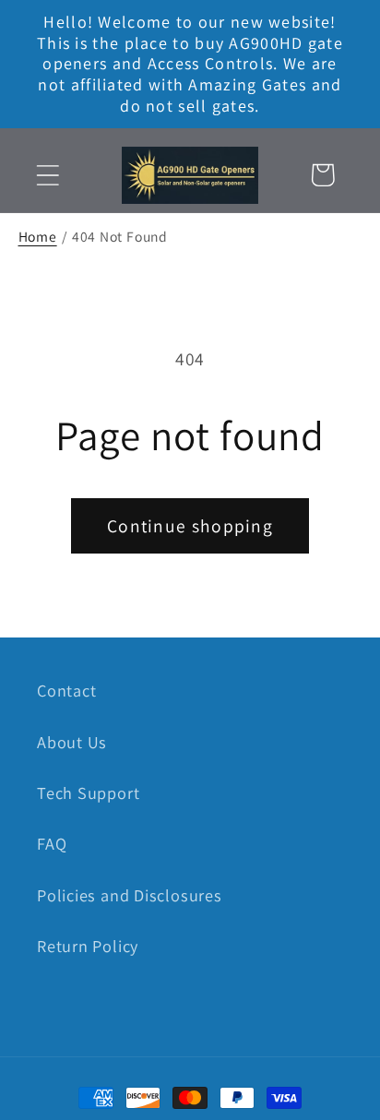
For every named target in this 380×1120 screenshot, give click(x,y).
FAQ (51, 843)
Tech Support (88, 792)
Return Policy (87, 946)
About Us (72, 742)
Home (37, 236)
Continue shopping (190, 526)
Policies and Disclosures (129, 895)
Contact (66, 690)
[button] (47, 175)
